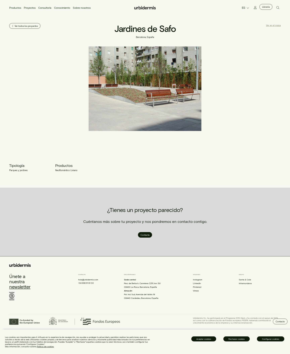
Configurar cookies (270, 339)
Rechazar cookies (236, 339)
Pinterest (197, 287)
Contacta (145, 235)
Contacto (280, 321)
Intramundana (245, 283)
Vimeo (196, 290)
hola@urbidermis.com (88, 279)
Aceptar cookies (203, 339)
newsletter (19, 286)
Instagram (197, 279)
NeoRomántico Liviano (66, 170)
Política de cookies (45, 346)
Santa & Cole (245, 279)
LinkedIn (197, 283)
